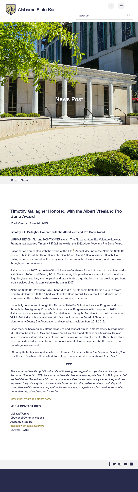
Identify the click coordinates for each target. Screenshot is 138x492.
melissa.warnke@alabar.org (27, 425)
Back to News (19, 180)
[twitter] (114, 464)
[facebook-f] (109, 464)
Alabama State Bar (36, 9)
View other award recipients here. (30, 398)
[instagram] (119, 464)
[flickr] (131, 464)
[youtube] (126, 464)
